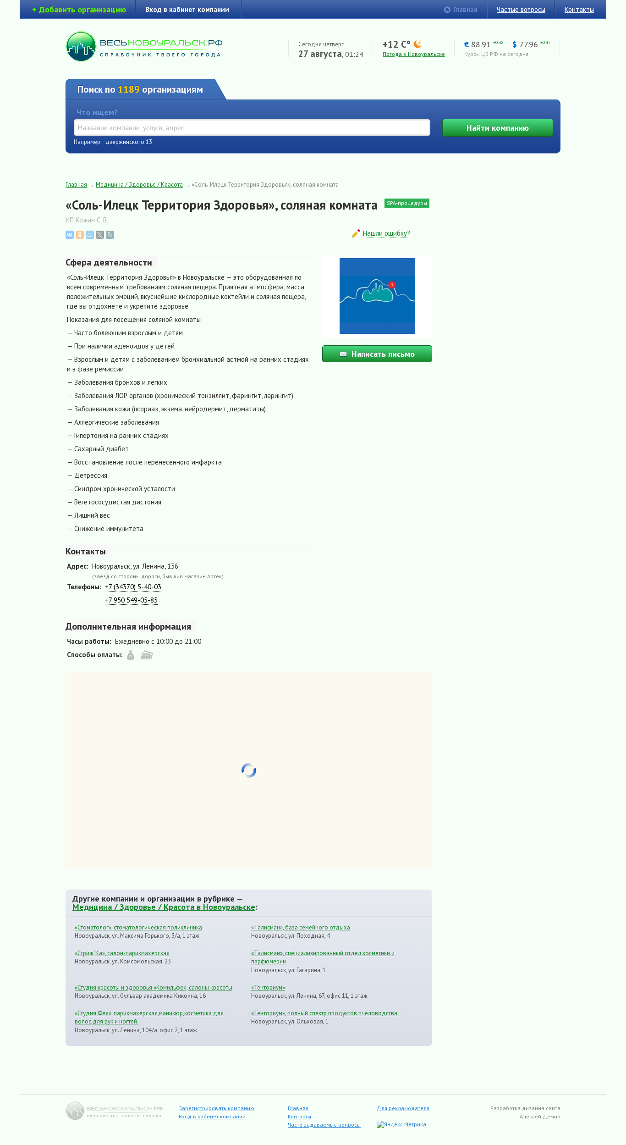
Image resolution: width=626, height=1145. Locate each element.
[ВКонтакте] (70, 235)
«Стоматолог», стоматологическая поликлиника (138, 927)
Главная (465, 9)
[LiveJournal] (110, 235)
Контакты (579, 9)
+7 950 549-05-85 (131, 600)
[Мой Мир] (90, 235)
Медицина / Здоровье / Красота (139, 184)
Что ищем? (97, 112)
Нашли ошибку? (386, 233)
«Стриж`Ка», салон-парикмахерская (122, 953)
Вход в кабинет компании (212, 1116)
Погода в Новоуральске (414, 53)
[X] (100, 235)
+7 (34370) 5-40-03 (133, 586)
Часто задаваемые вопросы (324, 1124)
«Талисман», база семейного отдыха (300, 927)
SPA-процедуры (407, 202)
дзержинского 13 (128, 142)
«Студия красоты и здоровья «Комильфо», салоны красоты (153, 987)
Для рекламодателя (403, 1108)
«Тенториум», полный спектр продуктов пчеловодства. (325, 1013)
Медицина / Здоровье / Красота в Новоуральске (163, 906)
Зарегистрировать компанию (216, 1108)
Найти (498, 127)
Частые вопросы (521, 9)
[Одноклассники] (80, 235)
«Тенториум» (268, 987)
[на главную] (144, 59)
